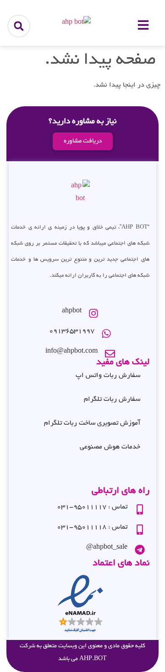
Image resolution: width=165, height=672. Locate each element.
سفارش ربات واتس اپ (108, 375)
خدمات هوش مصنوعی (110, 447)
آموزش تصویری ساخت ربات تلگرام (92, 423)
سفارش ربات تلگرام (112, 399)
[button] (19, 26)
